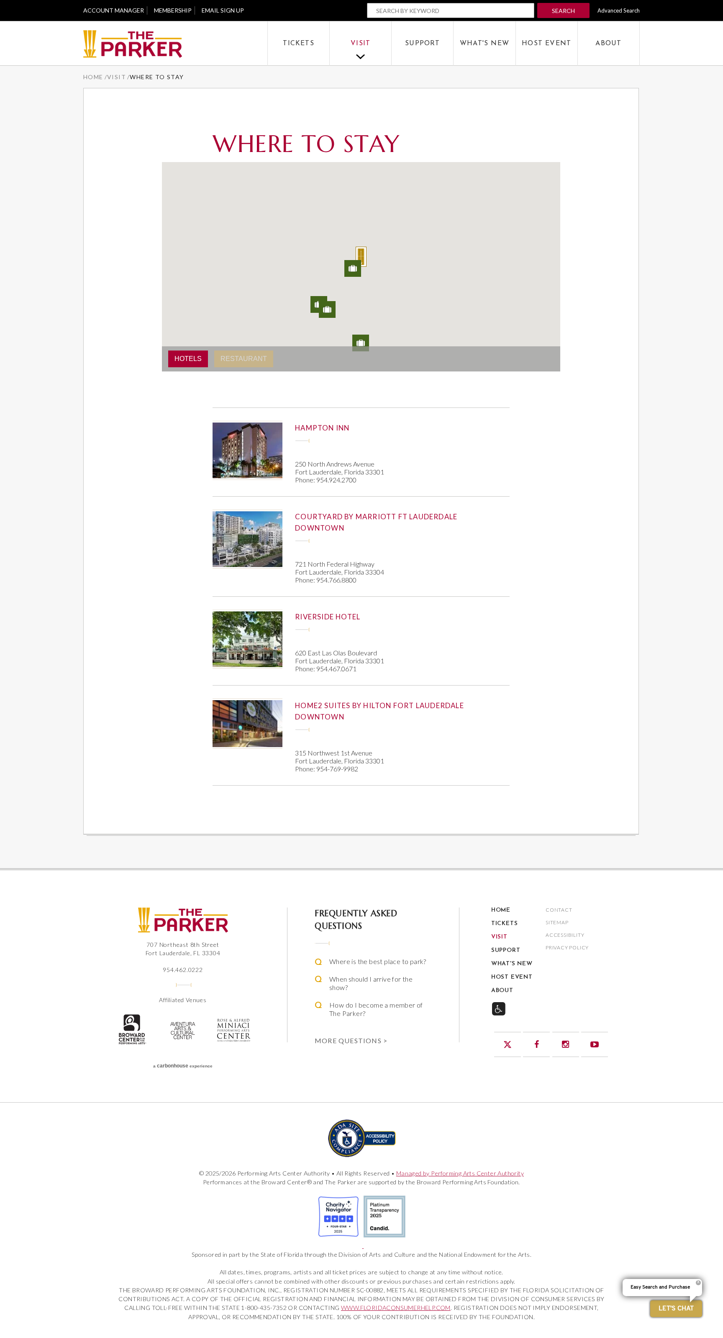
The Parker (175, 43)
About (608, 43)
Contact (559, 910)
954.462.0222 (183, 969)
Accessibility (565, 935)
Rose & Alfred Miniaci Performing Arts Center (234, 1030)
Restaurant (243, 358)
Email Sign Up (223, 10)
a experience (183, 1066)
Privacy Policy (567, 948)
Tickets (298, 43)
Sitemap (557, 923)
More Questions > (351, 1040)
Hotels (188, 358)
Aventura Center (183, 1031)
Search (563, 10)
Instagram (565, 1044)
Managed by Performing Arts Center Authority (460, 1173)
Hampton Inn (322, 427)
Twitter (507, 1044)
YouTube (594, 1044)
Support (422, 43)
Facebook (536, 1044)
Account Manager (113, 10)
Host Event (546, 43)
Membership (173, 10)
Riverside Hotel (327, 616)
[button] (361, 257)
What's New (484, 43)
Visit (360, 43)
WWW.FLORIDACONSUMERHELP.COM (396, 1307)
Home (93, 76)
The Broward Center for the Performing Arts (131, 1029)
